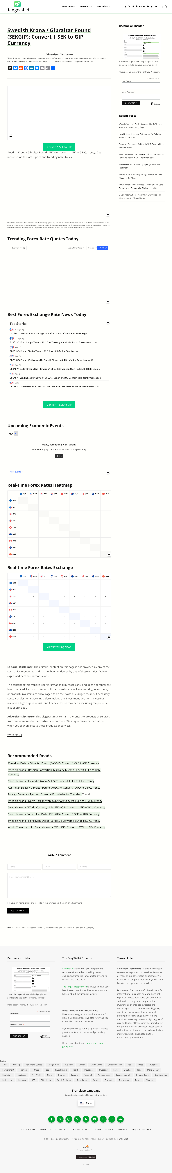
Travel (138, 1080)
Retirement (7, 1080)
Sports (96, 1080)
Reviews (22, 1080)
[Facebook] (26, 68)
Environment (8, 1070)
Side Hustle (46, 1080)
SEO (33, 1080)
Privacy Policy (81, 1129)
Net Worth (36, 1075)
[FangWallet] (18, 6)
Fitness (36, 1070)
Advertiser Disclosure (59, 54)
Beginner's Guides (34, 1064)
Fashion (23, 1070)
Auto (4, 1064)
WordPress (122, 1139)
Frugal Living (61, 1070)
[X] (10, 68)
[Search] (164, 6)
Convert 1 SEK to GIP (59, 147)
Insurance (88, 1070)
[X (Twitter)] (60, 1119)
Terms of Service (103, 1129)
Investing (103, 1070)
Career (82, 1064)
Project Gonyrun (141, 1129)
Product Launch (123, 1075)
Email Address (128, 92)
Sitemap (122, 1129)
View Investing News (59, 647)
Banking (16, 1064)
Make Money (153, 1070)
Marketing (7, 1075)
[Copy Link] (47, 68)
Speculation (82, 1080)
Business (69, 1064)
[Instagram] (68, 1119)
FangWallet (68, 968)
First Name (126, 81)
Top (87, 1165)
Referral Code (142, 1075)
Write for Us (14, 735)
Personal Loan (104, 1075)
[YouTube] (94, 1119)
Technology (124, 1080)
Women (149, 1080)
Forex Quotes (20, 927)
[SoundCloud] (120, 1119)
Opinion (61, 1075)
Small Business (64, 1080)
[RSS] (86, 1119)
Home (10, 927)
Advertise (45, 1129)
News (49, 1075)
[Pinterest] (77, 1119)
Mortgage (21, 1075)
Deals (130, 1064)
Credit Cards (96, 1064)
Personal (88, 1075)
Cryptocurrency (115, 1064)
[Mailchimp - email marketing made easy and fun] (155, 106)
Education (153, 1064)
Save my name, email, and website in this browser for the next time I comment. (46, 903)
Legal (115, 1070)
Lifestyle (127, 1070)
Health (75, 1070)
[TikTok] (111, 1119)
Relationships (161, 1075)
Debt (140, 1064)
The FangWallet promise (74, 986)
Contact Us (62, 1129)
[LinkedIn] (103, 1119)
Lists (139, 1070)
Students (109, 1080)
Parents (74, 1075)
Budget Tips (53, 1064)
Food (47, 1070)
